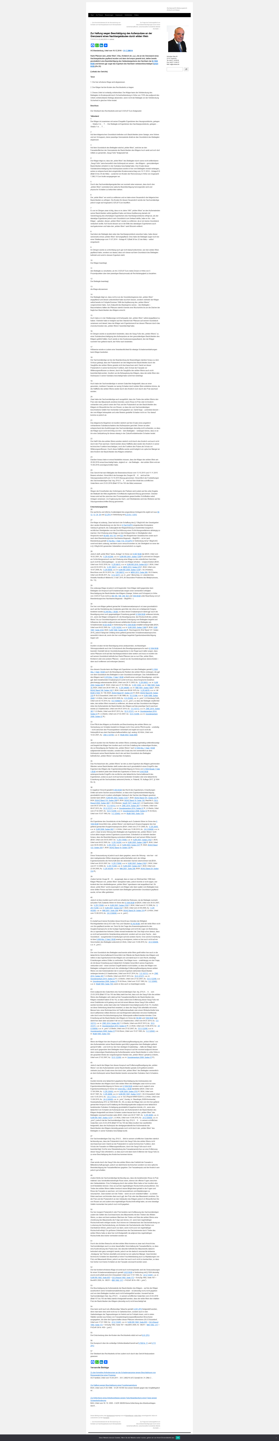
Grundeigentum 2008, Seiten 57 (135, 811)
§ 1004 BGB (140, 614)
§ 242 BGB (135, 924)
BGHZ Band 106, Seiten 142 (101, 690)
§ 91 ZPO (145, 1335)
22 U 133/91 (148, 1275)
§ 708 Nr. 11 (143, 1343)
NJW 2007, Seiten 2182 (142, 840)
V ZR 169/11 (112, 567)
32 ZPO (108, 515)
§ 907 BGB (137, 554)
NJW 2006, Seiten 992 (104, 829)
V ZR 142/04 (116, 627)
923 (121, 536)
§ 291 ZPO (138, 1309)
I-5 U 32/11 (115, 575)
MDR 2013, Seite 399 (139, 572)
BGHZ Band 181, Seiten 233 (146, 798)
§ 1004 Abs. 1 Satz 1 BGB (145, 748)
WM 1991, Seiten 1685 (144, 688)
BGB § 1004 (95, 693)
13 (94, 515)
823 (127, 596)
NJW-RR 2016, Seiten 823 (137, 564)
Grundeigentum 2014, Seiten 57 (131, 808)
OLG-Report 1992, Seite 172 (123, 1278)
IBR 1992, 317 (117, 1280)
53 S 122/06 (134, 714)
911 (115, 536)
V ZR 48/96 (107, 1094)
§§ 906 (106, 536)
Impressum (118, 15)
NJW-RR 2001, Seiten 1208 (130, 557)
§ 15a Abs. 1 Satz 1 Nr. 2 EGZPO (119, 541)
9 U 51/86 (133, 696)
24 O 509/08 (148, 829)
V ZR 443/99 (108, 869)
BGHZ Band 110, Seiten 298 (106, 800)
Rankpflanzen (129, 1415)
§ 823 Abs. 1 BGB (125, 1089)
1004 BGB (137, 596)
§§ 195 (114, 596)
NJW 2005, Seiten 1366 (137, 627)
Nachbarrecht (111, 1415)
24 (97, 515)
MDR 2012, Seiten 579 (132, 567)
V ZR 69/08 (107, 570)
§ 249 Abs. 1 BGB (111, 612)
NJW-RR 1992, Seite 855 (100, 1278)
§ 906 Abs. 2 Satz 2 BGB (106, 939)
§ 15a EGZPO (127, 525)
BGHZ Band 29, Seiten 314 (134, 911)
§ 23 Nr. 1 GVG (131, 515)
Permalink (106, 1417)
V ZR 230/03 (108, 1091)
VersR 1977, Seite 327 (131, 803)
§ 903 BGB (144, 772)
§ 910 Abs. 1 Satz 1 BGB (113, 677)
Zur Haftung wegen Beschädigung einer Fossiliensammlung (113, 1385)
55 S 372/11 (129, 711)
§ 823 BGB (107, 625)
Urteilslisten (128, 15)
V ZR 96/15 (116, 564)
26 (100, 515)
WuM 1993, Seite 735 (135, 814)
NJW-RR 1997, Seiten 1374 (129, 1094)
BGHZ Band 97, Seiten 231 (122, 693)
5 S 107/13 (135, 709)
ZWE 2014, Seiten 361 (130, 806)
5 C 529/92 (116, 814)
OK (178, 1437)
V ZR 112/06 (112, 866)
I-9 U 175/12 (112, 1097)
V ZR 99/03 (143, 682)
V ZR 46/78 (145, 690)
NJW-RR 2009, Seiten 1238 (129, 570)
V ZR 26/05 (153, 827)
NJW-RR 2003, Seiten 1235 (117, 798)
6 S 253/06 (128, 698)
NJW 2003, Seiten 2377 (131, 845)
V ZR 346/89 (124, 688)
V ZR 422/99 (108, 557)
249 (123, 596)
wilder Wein (137, 1415)
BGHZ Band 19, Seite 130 (134, 800)
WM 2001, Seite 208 (127, 869)
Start (92, 15)
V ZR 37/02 (111, 845)
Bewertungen (109, 15)
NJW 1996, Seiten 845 (118, 630)
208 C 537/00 (108, 735)
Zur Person (99, 15)
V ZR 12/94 (136, 685)
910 (111, 536)
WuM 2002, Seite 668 (128, 735)
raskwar (112, 39)
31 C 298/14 (128, 51)
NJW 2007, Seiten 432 (132, 866)
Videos (136, 15)
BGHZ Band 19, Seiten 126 (120, 848)
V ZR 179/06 (122, 840)
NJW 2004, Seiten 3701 (129, 1091)
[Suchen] (186, 69)
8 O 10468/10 (117, 701)
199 (119, 596)
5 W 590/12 (120, 572)
